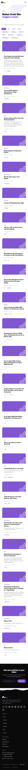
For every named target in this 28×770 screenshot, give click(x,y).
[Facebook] (12, 707)
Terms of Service (6, 767)
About (4, 716)
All (3, 29)
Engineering (5, 31)
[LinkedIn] (15, 707)
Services (5, 720)
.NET (13, 29)
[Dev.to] (3, 710)
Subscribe (21, 681)
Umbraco (21, 31)
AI (9, 29)
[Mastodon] (21, 707)
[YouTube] (9, 707)
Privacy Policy (15, 767)
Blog (4, 729)
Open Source (5, 37)
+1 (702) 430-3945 (7, 756)
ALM (19, 29)
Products (5, 723)
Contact (5, 732)
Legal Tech (19, 34)
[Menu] (25, 2)
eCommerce (11, 34)
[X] (3, 707)
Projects (5, 726)
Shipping (13, 31)
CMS (3, 34)
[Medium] (24, 707)
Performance (15, 37)
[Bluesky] (18, 707)
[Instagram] (6, 707)
